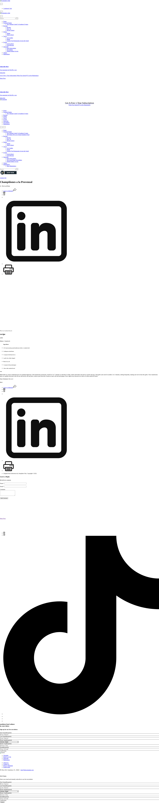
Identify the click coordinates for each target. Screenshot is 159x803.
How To (9, 29)
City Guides (10, 38)
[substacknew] (4, 721)
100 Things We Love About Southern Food (18, 134)
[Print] (8, 274)
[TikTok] (81, 714)
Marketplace (6, 54)
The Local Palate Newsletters (14, 160)
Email (2, 486)
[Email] (4, 192)
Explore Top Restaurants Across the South (18, 40)
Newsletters (10, 49)
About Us (5, 762)
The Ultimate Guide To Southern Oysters (17, 24)
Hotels (8, 39)
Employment (6, 767)
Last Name (5, 736)
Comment (2, 489)
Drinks (5, 32)
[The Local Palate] (5, 0)
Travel (5, 36)
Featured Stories (7, 23)
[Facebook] (4, 194)
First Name (5, 732)
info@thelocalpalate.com (27, 770)
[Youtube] (4, 718)
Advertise (5, 755)
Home (5, 21)
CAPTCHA (3, 751)
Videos (5, 52)
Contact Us (6, 764)
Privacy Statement (8, 765)
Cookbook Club (7, 8)
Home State (6, 740)
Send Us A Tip (7, 757)
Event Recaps (10, 45)
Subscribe (5, 46)
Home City (5, 743)
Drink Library (10, 35)
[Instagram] (4, 533)
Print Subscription (11, 48)
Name (2, 483)
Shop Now (3, 78)
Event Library (10, 43)
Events (5, 42)
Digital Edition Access (12, 51)
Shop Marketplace (11, 166)
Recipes (5, 26)
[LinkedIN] (36, 264)
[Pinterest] (4, 197)
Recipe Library (10, 30)
